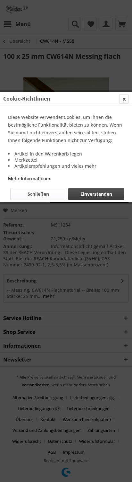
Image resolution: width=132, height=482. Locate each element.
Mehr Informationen (30, 178)
